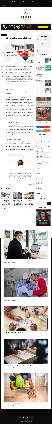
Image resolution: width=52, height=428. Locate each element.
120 (23, 156)
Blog (43, 143)
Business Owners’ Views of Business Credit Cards (16, 261)
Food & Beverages (26, 1)
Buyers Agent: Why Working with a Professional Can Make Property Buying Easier (17, 203)
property (17, 115)
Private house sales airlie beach (27, 81)
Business (7, 1)
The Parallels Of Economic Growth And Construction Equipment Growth (21, 366)
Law (43, 168)
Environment (21, 1)
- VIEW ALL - (43, 196)
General (31, 1)
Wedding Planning (43, 193)
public (43, 181)
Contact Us (3, 5)
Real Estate (4, 35)
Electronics (16, 1)
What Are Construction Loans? (11, 404)
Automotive (3, 1)
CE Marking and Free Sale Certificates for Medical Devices (39, 60)
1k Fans (39, 127)
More (34, 1)
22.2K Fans (46, 130)
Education (43, 153)
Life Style (43, 171)
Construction (12, 1)
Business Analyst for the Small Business (13, 332)
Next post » (31, 184)
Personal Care (43, 176)
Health (43, 166)
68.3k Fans (40, 131)
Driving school (43, 151)
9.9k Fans (47, 127)
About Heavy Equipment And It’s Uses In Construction (17, 299)
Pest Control (43, 178)
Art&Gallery (43, 138)
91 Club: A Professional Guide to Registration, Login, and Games (40, 90)
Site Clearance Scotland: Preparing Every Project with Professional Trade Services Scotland (29, 203)
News (43, 173)
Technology (43, 188)
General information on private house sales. (16, 39)
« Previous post (10, 184)
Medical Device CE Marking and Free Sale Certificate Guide (40, 67)
